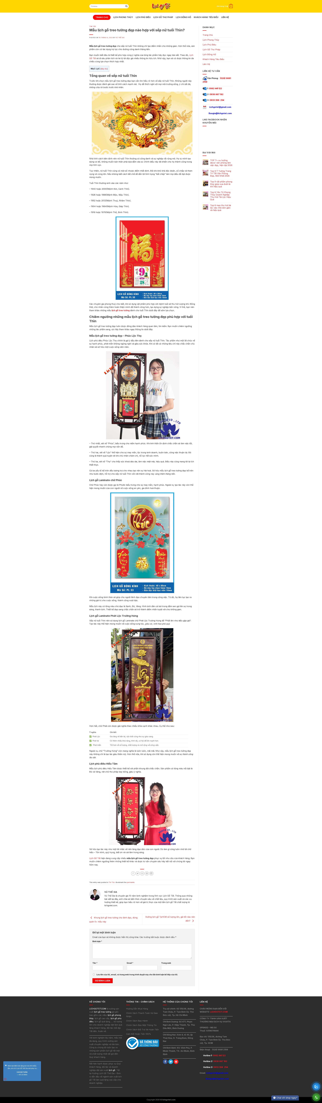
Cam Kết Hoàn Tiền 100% (138, 1034)
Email (130, 963)
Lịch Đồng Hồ (183, 17)
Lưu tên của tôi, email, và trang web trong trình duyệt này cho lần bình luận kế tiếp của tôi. (137, 974)
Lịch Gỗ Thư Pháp (163, 17)
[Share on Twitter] (138, 873)
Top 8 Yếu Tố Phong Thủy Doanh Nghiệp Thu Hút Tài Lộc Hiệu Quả (220, 196)
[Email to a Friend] (142, 873)
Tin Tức (92, 26)
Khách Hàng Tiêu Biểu (206, 17)
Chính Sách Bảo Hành (137, 1020)
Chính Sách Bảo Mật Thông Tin (141, 1025)
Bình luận (97, 941)
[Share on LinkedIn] (151, 873)
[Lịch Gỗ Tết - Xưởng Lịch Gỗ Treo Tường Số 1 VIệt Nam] (161, 6)
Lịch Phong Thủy (123, 17)
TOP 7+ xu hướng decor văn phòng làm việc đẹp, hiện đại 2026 (221, 162)
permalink (130, 882)
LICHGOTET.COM (219, 1012)
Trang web (166, 963)
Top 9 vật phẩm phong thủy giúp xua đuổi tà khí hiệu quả (221, 184)
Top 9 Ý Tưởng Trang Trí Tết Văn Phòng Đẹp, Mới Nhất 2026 (220, 173)
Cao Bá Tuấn (22, 1072)
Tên (94, 963)
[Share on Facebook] (133, 873)
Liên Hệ (225, 17)
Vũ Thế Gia (120, 37)
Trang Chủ (101, 17)
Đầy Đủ (104, 69)
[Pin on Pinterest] (147, 873)
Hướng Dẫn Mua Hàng (137, 1008)
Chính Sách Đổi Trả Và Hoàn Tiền (142, 1029)
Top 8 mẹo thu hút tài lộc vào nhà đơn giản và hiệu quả (220, 207)
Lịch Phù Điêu (143, 17)
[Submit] (126, 6)
